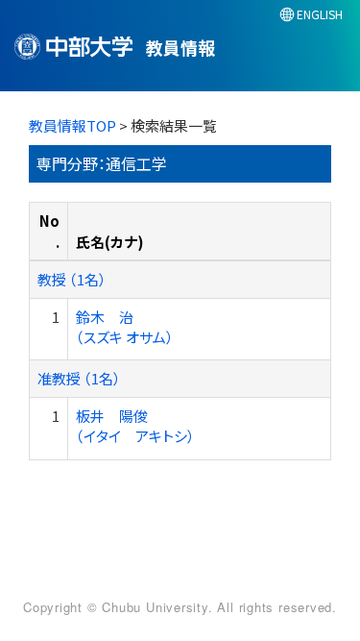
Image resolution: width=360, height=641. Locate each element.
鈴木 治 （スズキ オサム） (125, 327)
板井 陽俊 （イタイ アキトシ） (135, 426)
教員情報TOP (72, 125)
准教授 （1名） (79, 378)
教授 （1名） (72, 279)
